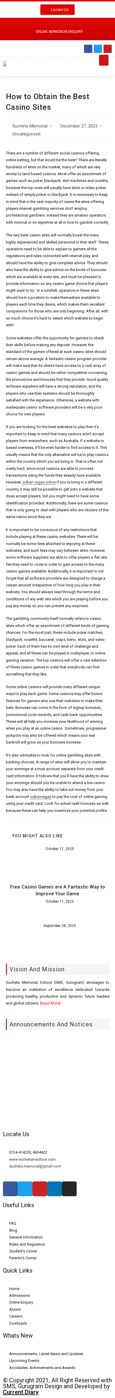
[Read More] (49, 1003)
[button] (104, 60)
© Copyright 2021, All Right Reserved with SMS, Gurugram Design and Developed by (57, 1386)
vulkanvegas (40, 796)
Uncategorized (26, 134)
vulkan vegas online (39, 482)
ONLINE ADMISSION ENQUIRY (59, 32)
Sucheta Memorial (29, 126)
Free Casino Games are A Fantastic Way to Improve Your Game (57, 890)
